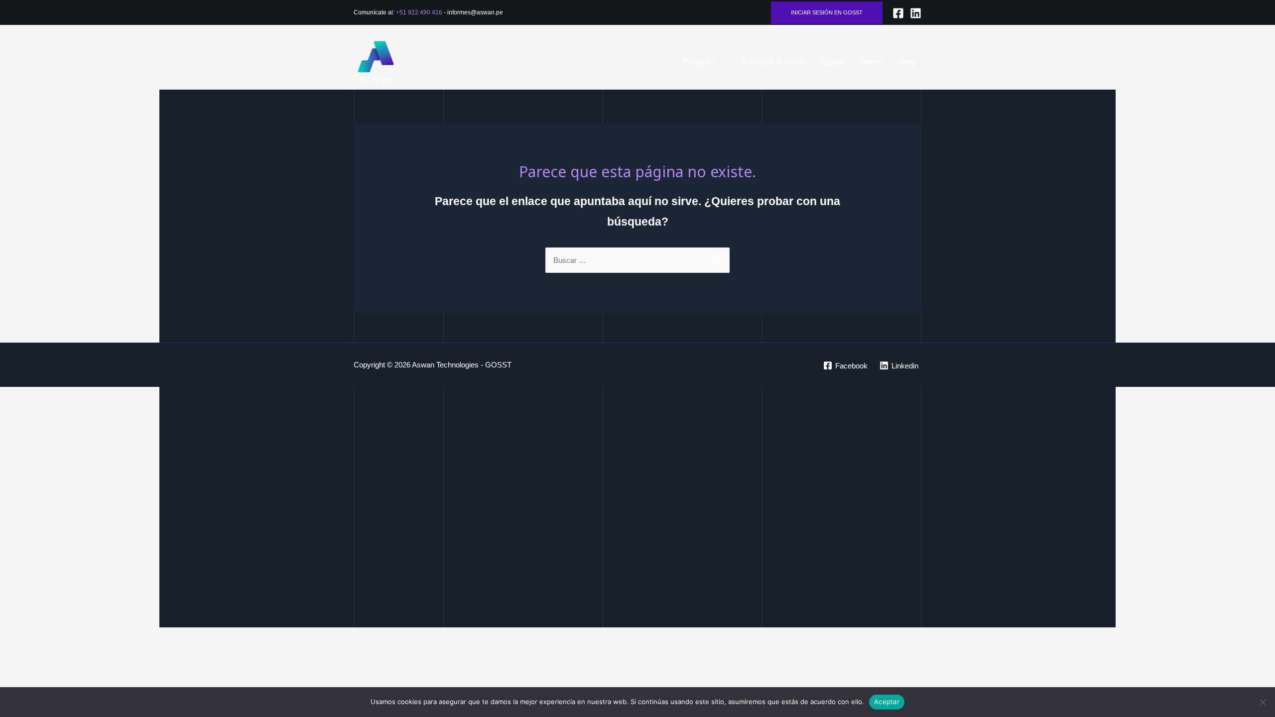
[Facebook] (898, 13)
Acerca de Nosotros (773, 61)
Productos (699, 61)
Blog (906, 61)
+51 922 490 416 (419, 12)
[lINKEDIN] (915, 13)
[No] (1263, 702)
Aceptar (886, 702)
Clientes (871, 61)
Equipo (832, 61)
